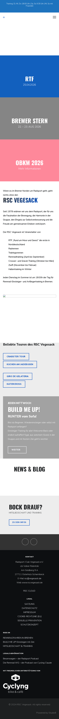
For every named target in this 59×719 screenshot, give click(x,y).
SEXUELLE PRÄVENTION (30, 620)
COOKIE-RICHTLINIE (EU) (30, 616)
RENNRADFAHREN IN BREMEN (18, 637)
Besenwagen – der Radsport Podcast (21, 658)
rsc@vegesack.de (32, 578)
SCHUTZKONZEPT (29, 624)
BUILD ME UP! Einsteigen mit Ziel (18, 642)
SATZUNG (29, 604)
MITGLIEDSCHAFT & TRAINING (18, 646)
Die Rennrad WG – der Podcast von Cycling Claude (27, 662)
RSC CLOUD (29, 590)
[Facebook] (28, 8)
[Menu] (53, 17)
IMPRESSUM (29, 612)
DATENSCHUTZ (29, 608)
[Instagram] (32, 8)
